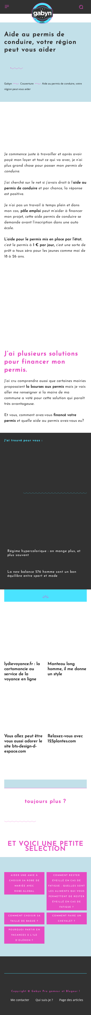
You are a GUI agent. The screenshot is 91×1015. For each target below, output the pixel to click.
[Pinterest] (45, 610)
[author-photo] (10, 561)
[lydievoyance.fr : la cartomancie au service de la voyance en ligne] (23, 637)
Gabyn (8, 83)
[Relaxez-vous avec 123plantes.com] (67, 709)
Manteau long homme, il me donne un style (67, 669)
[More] (65, 610)
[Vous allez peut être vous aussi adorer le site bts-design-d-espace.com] (23, 709)
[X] (35, 610)
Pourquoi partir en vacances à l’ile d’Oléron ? (24, 935)
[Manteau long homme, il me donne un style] (67, 637)
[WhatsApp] (55, 610)
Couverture (27, 83)
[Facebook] (26, 610)
